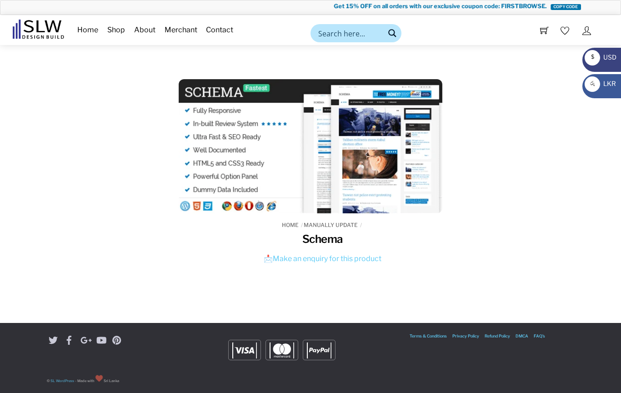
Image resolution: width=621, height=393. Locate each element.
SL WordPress (62, 381)
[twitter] (53, 339)
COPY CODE (559, 6)
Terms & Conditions (428, 335)
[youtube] (101, 339)
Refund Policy (497, 335)
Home (87, 29)
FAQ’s (539, 335)
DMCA (522, 335)
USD (601, 57)
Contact (219, 29)
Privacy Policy (465, 335)
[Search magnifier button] (392, 33)
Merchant (181, 29)
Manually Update (331, 225)
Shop (116, 29)
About (144, 29)
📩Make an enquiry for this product (322, 258)
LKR (601, 83)
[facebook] (69, 339)
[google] (85, 339)
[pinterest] (116, 339)
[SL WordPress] (38, 28)
